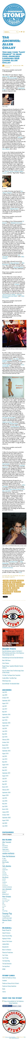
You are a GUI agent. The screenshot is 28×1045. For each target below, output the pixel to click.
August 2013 (5, 753)
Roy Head (3, 904)
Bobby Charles (5, 845)
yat (3, 922)
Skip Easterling (7, 593)
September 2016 (6, 714)
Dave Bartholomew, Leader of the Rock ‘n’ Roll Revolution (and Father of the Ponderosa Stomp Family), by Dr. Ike (13, 653)
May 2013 (4, 762)
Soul (3, 907)
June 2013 (4, 759)
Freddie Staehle (7, 360)
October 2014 (5, 742)
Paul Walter (17, 591)
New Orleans (15, 575)
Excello (3, 863)
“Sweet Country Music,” (9, 294)
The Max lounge (12, 77)
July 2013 (4, 756)
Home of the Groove (7, 941)
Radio (3, 989)
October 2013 (5, 748)
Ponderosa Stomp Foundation (9, 986)
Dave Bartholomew (8, 856)
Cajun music (5, 849)
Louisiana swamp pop (7, 887)
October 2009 (5, 815)
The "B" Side (5, 958)
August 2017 (5, 703)
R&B (20, 575)
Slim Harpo (4, 906)
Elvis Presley (5, 862)
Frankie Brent (15, 426)
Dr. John (15, 358)
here (20, 572)
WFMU (3, 969)
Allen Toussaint (14, 263)
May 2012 (4, 770)
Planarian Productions (7, 952)
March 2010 (5, 809)
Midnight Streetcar (16, 222)
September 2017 (6, 700)
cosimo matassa (20, 584)
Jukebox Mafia (5, 944)
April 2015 (4, 737)
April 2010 (4, 806)
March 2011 (5, 787)
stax (3, 909)
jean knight (4, 879)
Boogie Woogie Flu (6, 930)
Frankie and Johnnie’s (8, 417)
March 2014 (5, 745)
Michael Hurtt (14, 208)
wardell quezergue (7, 918)
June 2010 (4, 801)
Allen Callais (13, 580)
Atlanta (20, 137)
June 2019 (4, 695)
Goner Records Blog (7, 936)
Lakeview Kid (17, 65)
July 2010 (4, 798)
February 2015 (5, 739)
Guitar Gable (4, 872)
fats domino (6, 866)
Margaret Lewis (4, 890)
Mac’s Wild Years (6, 660)
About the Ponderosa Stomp (9, 978)
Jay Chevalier (16, 588)
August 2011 (5, 776)
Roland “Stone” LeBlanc (12, 171)
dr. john (6, 586)
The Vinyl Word (6, 966)
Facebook (4, 980)
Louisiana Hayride (5, 885)
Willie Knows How (6, 681)
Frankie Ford (13, 561)
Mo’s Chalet (5, 149)
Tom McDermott (18, 267)
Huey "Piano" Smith (5, 875)
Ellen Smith (5, 464)
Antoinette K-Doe (17, 582)
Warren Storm (6, 920)
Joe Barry (6, 589)
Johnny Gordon (6, 422)
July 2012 (4, 767)
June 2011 (4, 781)
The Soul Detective (6, 964)
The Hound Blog (6, 961)
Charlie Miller (6, 364)
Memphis (4, 892)
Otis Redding (4, 898)
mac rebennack (13, 589)
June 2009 (4, 826)
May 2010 (4, 804)
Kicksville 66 (5, 947)
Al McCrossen (14, 423)
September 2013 (6, 751)
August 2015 (5, 726)
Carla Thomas (5, 663)
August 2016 (5, 717)
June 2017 (4, 709)
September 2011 (6, 773)
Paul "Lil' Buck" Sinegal (5, 900)
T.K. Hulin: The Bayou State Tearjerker (11, 675)
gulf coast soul (6, 575)
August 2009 (5, 820)
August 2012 (5, 765)
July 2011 (4, 778)
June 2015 (4, 731)
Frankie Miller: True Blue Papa (9, 678)
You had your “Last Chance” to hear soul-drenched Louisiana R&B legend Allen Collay (13, 57)
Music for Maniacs (6, 950)
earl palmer (4, 860)
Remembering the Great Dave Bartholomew (12, 658)
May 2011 (4, 784)
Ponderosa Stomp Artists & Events (10, 983)
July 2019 (4, 692)
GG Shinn (3, 871)
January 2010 (5, 812)
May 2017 (4, 712)
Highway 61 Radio (6, 938)
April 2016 (4, 720)
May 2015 (4, 734)
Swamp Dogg (4, 911)
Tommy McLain (6, 916)
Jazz (11, 575)
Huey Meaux (5, 877)
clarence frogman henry (5, 851)
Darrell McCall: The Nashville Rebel (10, 684)
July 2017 (4, 706)
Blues (3, 844)
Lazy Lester (4, 883)
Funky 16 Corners (6, 933)
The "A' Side (5, 955)
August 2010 (5, 795)
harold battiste (4, 874)
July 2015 (4, 728)
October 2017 (5, 698)
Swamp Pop (12, 577)
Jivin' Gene (3, 880)
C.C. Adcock (5, 847)
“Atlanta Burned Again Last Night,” (12, 295)
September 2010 (6, 792)
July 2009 (4, 823)
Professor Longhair (5, 901)
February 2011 (5, 790)
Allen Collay (6, 76)
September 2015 (6, 723)
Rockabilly (7, 577)
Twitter (4, 992)
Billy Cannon (12, 584)
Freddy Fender (5, 869)
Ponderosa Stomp (7, 567)
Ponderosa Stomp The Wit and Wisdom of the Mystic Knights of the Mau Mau (14, 17)
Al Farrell (6, 580)
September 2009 (6, 817)
